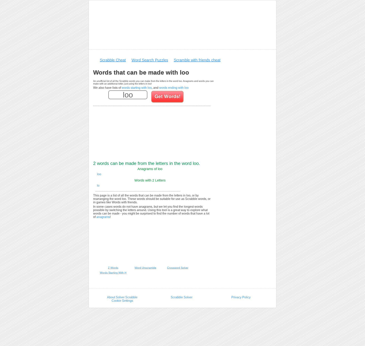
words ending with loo (174, 87)
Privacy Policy (241, 297)
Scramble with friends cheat (197, 60)
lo (98, 185)
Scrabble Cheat (113, 60)
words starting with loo (137, 87)
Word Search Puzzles (150, 60)
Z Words (113, 267)
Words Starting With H (113, 272)
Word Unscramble (145, 267)
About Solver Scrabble (122, 297)
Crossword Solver (177, 267)
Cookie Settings (122, 300)
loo (99, 174)
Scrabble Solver (181, 297)
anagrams (103, 217)
